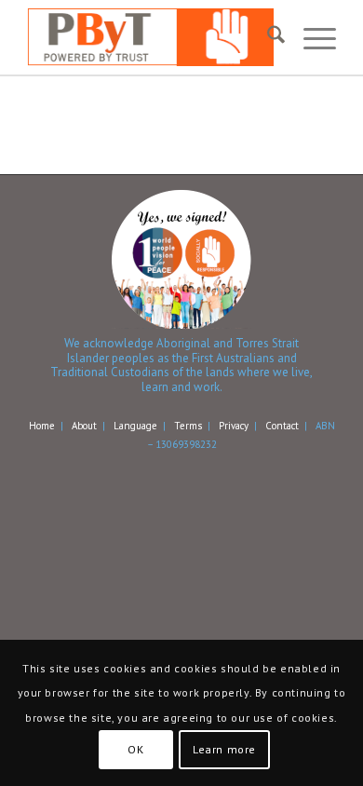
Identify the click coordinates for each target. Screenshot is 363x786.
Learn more (224, 749)
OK (135, 749)
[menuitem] (267, 37)
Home (42, 425)
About (84, 425)
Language (135, 425)
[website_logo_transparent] (150, 37)
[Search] (267, 37)
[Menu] (310, 37)
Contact (282, 425)
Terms (188, 425)
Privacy (234, 425)
